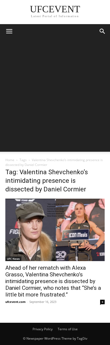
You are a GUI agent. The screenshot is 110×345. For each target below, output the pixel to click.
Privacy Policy (43, 329)
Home (9, 160)
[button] (9, 31)
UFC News (13, 259)
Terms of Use (68, 329)
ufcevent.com (15, 302)
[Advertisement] (55, 96)
